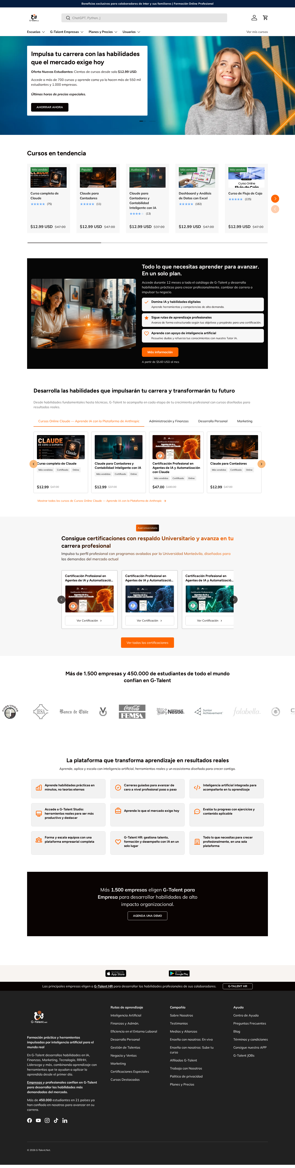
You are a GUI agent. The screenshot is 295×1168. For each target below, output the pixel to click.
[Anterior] (61, 600)
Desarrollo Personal (213, 421)
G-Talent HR (237, 986)
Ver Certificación (87, 620)
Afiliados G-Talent (183, 1060)
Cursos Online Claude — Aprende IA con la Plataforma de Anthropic (88, 421)
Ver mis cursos (257, 32)
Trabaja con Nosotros (186, 1068)
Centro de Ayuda (246, 1015)
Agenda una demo (147, 916)
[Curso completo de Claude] (49, 177)
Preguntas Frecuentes (249, 1023)
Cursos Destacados (125, 1079)
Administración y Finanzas (169, 421)
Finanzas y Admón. (125, 1023)
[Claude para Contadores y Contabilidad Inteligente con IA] (147, 177)
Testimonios (179, 1023)
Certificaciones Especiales (130, 1071)
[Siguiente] (234, 600)
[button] (265, 17)
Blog (236, 1031)
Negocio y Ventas (124, 1055)
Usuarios (129, 32)
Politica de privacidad (186, 1076)
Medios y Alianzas (183, 1031)
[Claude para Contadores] (98, 177)
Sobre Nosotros (181, 1015)
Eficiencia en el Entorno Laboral (134, 1031)
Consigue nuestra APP (250, 1047)
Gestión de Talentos (125, 1047)
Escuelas (33, 32)
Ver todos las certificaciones (147, 643)
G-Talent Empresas (64, 32)
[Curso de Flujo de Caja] (246, 177)
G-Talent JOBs (243, 1055)
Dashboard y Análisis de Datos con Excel (195, 195)
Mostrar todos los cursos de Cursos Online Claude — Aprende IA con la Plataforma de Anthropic (100, 501)
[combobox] (144, 17)
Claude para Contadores (89, 195)
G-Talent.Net (43, 1150)
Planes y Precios (101, 32)
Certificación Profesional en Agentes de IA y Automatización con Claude (176, 468)
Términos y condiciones (250, 1039)
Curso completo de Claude (45, 195)
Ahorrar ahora (50, 107)
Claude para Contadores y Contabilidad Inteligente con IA (142, 200)
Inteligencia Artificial (126, 1015)
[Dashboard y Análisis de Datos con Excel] (197, 177)
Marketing (244, 421)
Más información (160, 352)
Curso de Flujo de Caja (245, 193)
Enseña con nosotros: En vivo (191, 1039)
